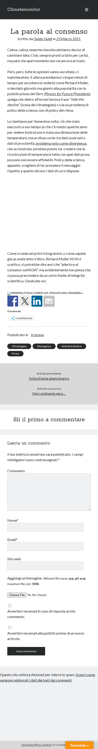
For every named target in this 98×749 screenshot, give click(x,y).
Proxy (15, 353)
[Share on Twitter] (24, 301)
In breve (37, 335)
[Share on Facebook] (12, 301)
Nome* (12, 520)
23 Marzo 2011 (68, 38)
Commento (16, 471)
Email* (12, 539)
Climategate (19, 346)
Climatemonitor (23, 9)
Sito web (14, 559)
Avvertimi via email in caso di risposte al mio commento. (41, 614)
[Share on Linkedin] (36, 301)
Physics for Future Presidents (67, 94)
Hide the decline (72, 346)
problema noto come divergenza (61, 143)
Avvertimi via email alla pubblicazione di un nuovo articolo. (45, 636)
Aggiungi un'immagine (46, 581)
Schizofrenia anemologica (49, 378)
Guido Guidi (43, 38)
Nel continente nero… (49, 393)
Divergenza (44, 346)
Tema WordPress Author (36, 744)
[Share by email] (49, 301)
